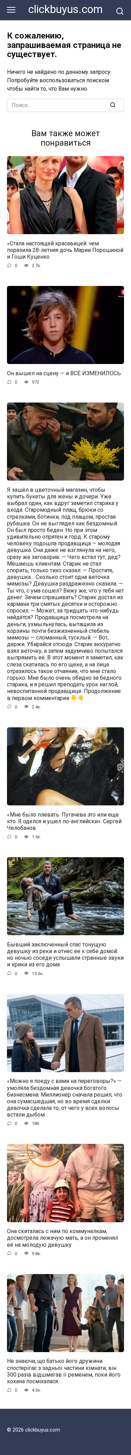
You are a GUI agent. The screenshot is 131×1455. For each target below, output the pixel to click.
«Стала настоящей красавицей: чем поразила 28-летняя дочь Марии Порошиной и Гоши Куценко (65, 250)
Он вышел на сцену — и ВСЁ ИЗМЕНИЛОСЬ (64, 373)
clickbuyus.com (65, 9)
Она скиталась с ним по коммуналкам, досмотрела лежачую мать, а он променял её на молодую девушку (62, 1238)
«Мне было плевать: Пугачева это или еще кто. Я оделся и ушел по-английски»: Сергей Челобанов (64, 821)
